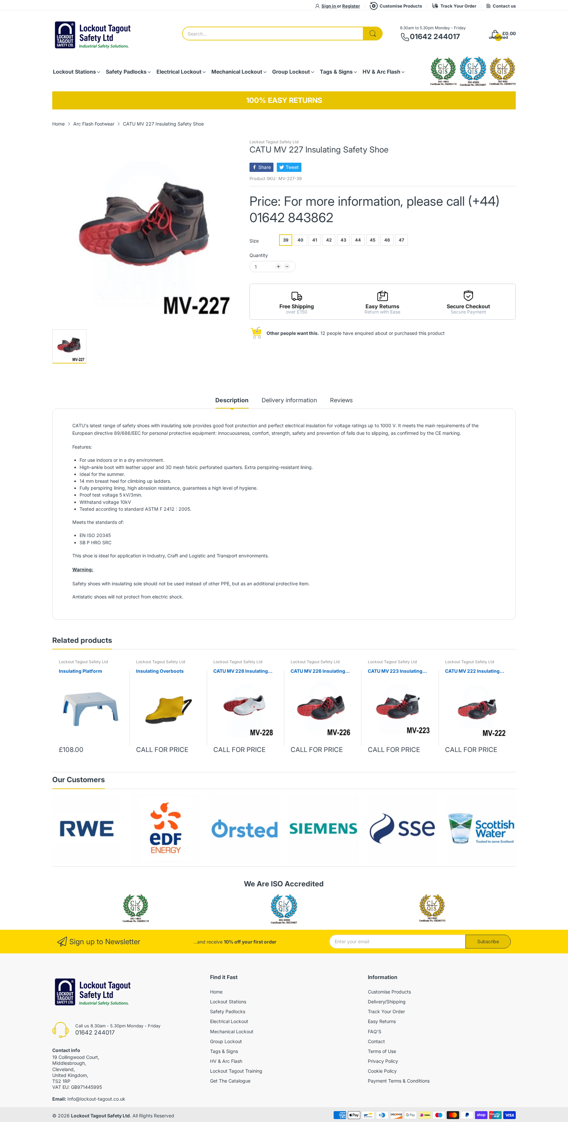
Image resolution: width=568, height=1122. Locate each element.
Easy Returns (382, 1021)
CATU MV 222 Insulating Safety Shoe (472, 671)
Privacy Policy (383, 1061)
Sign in (329, 6)
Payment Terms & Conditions (399, 1081)
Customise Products (401, 6)
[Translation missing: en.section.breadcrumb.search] (373, 33)
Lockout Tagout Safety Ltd (273, 141)
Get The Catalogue (230, 1081)
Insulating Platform (80, 671)
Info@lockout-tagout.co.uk (96, 1099)
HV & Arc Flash (226, 1061)
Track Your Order (458, 6)
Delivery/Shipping (387, 1001)
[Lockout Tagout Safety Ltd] (93, 34)
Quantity (258, 255)
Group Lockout (226, 1041)
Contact (376, 1041)
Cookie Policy (382, 1071)
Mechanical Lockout (231, 1031)
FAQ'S (374, 1031)
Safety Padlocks (227, 1011)
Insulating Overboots (160, 671)
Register (351, 6)
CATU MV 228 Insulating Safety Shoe (240, 671)
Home (216, 991)
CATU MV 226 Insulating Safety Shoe (318, 671)
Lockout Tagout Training (236, 1071)
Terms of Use (382, 1051)
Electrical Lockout (229, 1021)
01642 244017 (435, 36)
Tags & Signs (224, 1051)
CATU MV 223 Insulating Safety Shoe (395, 671)
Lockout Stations (228, 1001)
